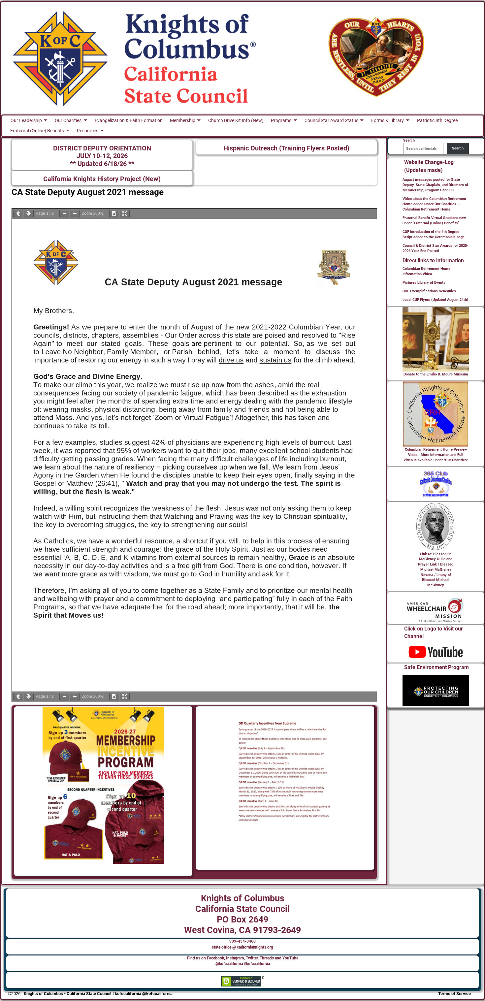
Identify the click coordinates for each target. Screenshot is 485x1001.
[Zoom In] (75, 213)
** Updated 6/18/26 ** (102, 164)
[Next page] (29, 213)
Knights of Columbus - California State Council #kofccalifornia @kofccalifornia (98, 993)
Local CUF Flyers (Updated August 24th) (435, 300)
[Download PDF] (114, 213)
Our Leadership (26, 120)
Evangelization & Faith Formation (129, 120)
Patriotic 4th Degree (437, 120)
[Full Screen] (125, 213)
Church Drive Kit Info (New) (236, 120)
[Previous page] (18, 213)
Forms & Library (387, 120)
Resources (87, 130)
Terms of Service (454, 993)
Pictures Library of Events (424, 282)
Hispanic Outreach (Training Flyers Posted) (286, 148)
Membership (182, 120)
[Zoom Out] (64, 213)
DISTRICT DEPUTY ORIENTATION (102, 148)
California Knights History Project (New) (102, 179)
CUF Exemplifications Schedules (429, 291)
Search (458, 148)
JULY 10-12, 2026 (102, 156)
